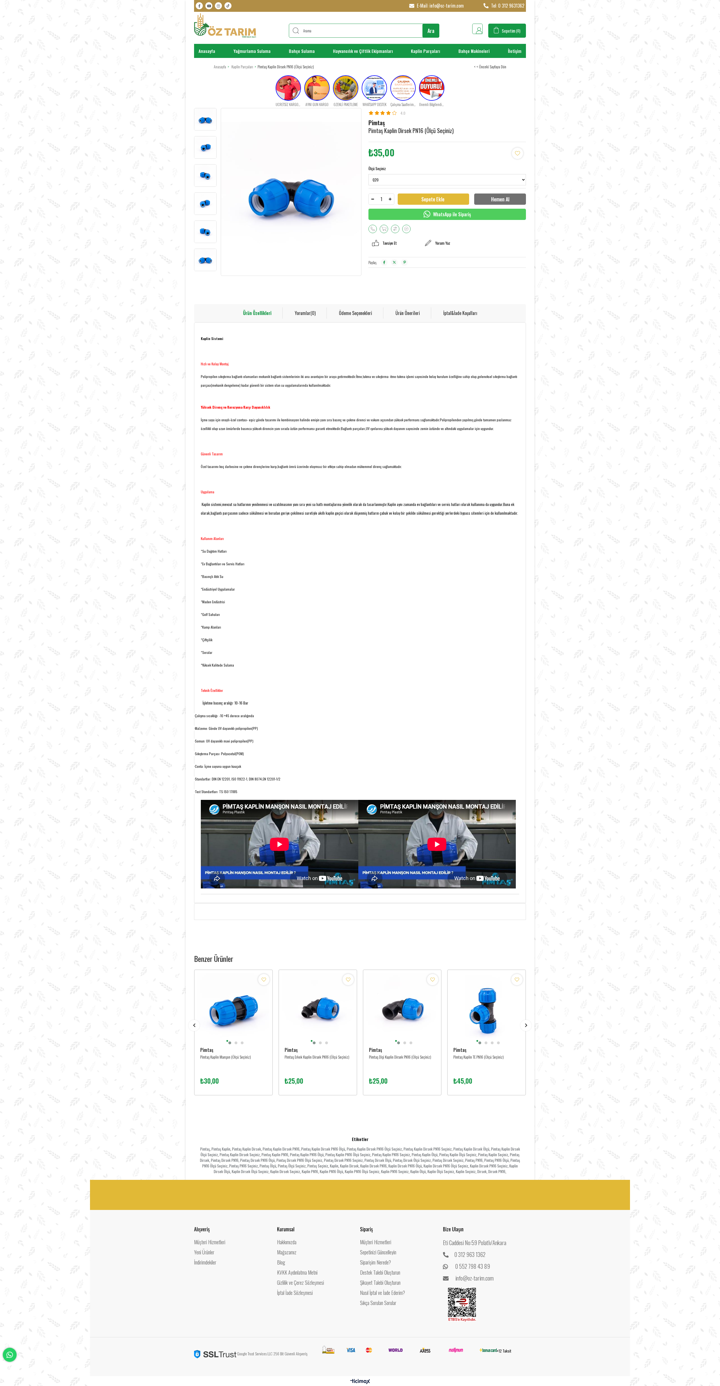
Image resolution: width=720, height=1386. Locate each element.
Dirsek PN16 (496, 1171)
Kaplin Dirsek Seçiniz (285, 1171)
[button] (227, 1041)
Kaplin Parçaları (425, 51)
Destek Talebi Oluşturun (380, 1272)
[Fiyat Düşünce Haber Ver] (406, 229)
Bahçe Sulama (302, 51)
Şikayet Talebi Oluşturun (380, 1282)
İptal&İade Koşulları (460, 313)
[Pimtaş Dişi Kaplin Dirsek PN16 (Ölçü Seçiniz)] (402, 1009)
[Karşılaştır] (395, 229)
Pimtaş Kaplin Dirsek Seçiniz (240, 1154)
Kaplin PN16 (310, 1171)
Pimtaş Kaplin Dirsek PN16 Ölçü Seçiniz (374, 1149)
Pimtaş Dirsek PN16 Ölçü (257, 1160)
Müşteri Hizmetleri (209, 1242)
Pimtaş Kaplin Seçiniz (493, 1154)
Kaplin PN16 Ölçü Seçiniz (362, 1171)
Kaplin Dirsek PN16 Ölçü (405, 1166)
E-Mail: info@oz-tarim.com (440, 5)
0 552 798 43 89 (472, 1266)
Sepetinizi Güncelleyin (378, 1252)
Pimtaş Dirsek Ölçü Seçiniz (412, 1160)
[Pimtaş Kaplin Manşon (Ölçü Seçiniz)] (233, 1009)
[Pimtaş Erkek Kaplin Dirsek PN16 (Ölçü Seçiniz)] (318, 1009)
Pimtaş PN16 (474, 1160)
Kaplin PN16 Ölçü (331, 1171)
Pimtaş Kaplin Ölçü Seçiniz (457, 1154)
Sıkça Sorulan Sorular (378, 1302)
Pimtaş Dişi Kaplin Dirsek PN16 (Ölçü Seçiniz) (400, 1057)
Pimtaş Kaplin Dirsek (246, 1149)
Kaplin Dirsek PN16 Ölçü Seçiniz (446, 1166)
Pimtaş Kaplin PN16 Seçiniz (391, 1154)
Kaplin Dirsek (349, 1166)
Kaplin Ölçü (418, 1171)
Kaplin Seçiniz (466, 1171)
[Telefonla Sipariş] (372, 229)
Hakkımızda (286, 1242)
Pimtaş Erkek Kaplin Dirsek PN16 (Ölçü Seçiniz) (317, 1057)
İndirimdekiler (205, 1262)
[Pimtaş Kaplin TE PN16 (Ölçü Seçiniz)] (487, 1009)
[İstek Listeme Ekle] (384, 229)
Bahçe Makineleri (474, 51)
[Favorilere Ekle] (517, 153)
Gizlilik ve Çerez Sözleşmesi (300, 1282)
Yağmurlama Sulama (252, 51)
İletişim (514, 51)
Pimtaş (205, 1149)
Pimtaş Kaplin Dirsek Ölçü (471, 1149)
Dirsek (482, 1171)
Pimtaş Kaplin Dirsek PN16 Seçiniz (428, 1149)
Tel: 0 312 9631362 (507, 5)
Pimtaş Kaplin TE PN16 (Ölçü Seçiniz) (478, 1057)
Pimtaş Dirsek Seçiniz (448, 1160)
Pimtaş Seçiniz (317, 1166)
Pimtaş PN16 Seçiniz (243, 1166)
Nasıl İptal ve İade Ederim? (382, 1292)
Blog (281, 1262)
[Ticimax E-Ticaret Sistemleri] (360, 1382)
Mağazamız (286, 1252)
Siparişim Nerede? (375, 1262)
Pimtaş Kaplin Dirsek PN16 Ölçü (323, 1149)
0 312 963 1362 (469, 1254)
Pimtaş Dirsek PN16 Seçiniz (343, 1160)
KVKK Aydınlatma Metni (297, 1272)
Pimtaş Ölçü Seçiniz (292, 1166)
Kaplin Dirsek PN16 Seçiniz (489, 1166)
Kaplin (334, 1166)
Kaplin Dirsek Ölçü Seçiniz (250, 1171)
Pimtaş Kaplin (221, 1149)
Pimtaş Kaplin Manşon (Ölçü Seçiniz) (225, 1057)
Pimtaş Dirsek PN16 (224, 1160)
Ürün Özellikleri (257, 313)
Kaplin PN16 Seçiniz (395, 1171)
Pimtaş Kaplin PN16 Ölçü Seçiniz (347, 1154)
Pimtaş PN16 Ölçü (496, 1160)
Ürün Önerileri (407, 313)
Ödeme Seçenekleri (355, 313)
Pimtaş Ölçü (268, 1166)
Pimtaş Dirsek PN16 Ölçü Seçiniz (299, 1160)
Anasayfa (207, 51)
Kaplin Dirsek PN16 (373, 1166)
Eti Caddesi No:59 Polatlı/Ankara (474, 1242)
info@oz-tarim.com (474, 1278)
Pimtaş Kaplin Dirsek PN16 (281, 1149)
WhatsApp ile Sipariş (451, 214)
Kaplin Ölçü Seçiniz (441, 1171)
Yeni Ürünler (204, 1252)
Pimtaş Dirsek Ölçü (377, 1160)
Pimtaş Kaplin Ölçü (425, 1154)
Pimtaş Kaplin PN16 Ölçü (307, 1154)
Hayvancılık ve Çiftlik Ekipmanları (363, 51)
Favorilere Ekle (263, 979)
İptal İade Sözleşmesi (295, 1292)
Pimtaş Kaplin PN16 (275, 1154)
